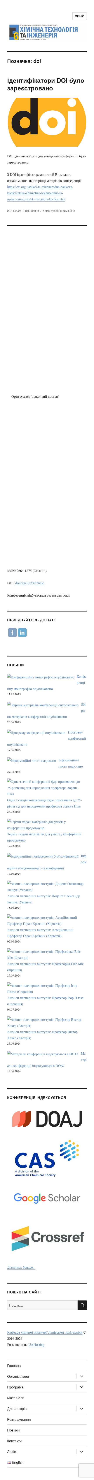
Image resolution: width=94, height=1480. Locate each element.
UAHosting (36, 1344)
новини (34, 211)
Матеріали (15, 1397)
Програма (15, 1387)
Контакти (14, 1440)
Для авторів (17, 1408)
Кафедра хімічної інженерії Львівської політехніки (44, 1332)
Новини (13, 1430)
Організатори (18, 1376)
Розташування (19, 1419)
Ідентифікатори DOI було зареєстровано (45, 84)
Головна (14, 1365)
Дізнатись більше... (21, 1267)
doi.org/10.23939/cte (29, 583)
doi (27, 211)
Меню (79, 16)
